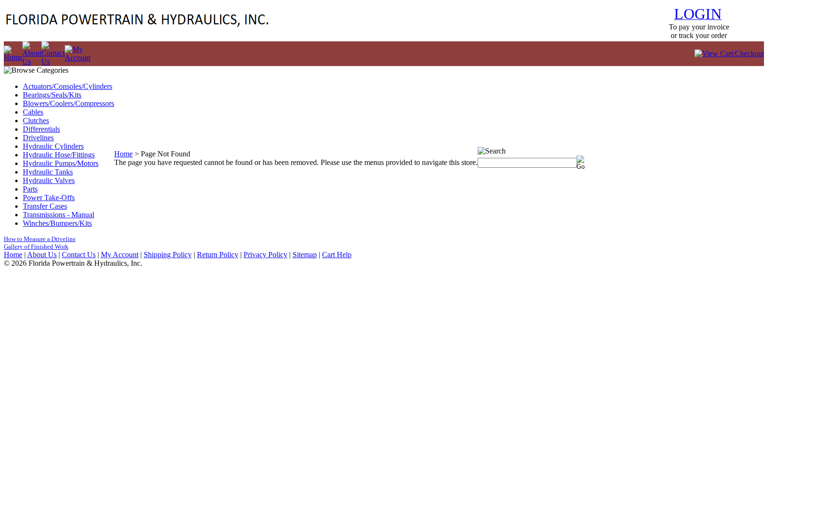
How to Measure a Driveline (40, 238)
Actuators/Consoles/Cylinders (67, 86)
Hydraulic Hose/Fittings (59, 155)
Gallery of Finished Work (36, 246)
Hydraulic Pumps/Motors (60, 163)
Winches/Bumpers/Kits (57, 223)
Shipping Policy (168, 255)
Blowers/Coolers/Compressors (68, 103)
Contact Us (79, 255)
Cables (33, 112)
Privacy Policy (265, 255)
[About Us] (31, 62)
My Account (119, 255)
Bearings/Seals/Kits (52, 95)
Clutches (36, 120)
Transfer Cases (45, 206)
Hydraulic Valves (49, 180)
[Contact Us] (53, 62)
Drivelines (38, 138)
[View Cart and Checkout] (729, 53)
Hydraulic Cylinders (53, 146)
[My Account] (77, 58)
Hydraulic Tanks (48, 172)
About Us (42, 255)
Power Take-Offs (49, 197)
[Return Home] (13, 57)
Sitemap (305, 255)
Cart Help (337, 255)
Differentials (41, 129)
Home (123, 154)
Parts (30, 189)
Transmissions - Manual (58, 215)
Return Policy (217, 255)
